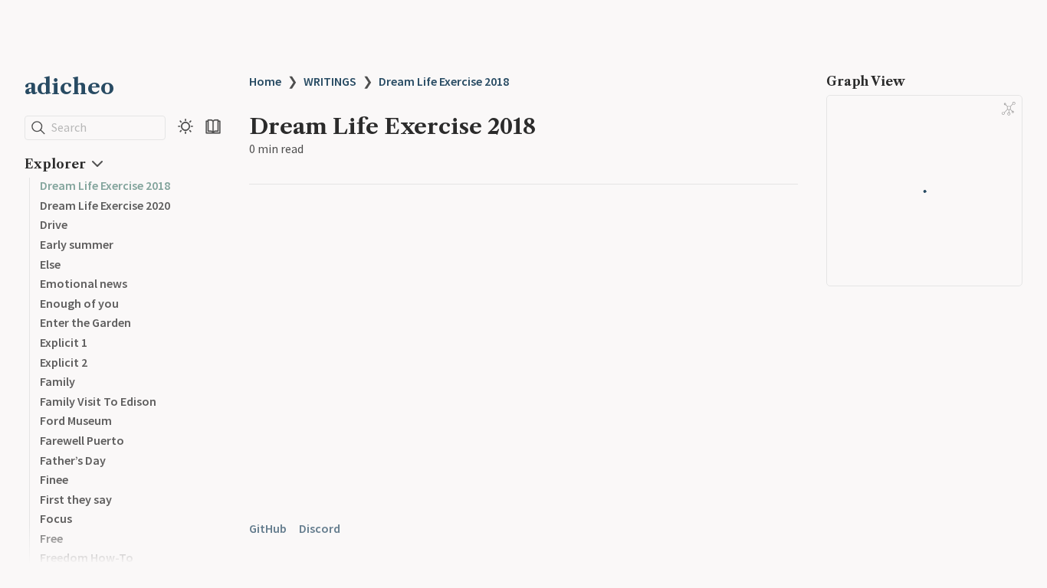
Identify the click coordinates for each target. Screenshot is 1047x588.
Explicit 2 (63, 362)
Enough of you (79, 303)
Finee (54, 479)
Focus (56, 518)
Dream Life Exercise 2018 (105, 185)
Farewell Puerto (82, 440)
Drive (53, 224)
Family (57, 381)
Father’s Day (73, 460)
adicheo (69, 87)
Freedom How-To (86, 557)
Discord (319, 528)
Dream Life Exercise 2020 (105, 205)
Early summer (76, 244)
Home (265, 81)
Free (51, 538)
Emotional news (83, 283)
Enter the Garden (85, 322)
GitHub (268, 528)
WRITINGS (330, 81)
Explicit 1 (63, 342)
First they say (76, 499)
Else (50, 264)
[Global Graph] (1008, 109)
